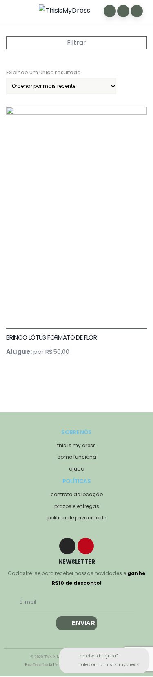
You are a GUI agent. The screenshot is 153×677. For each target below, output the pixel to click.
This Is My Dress (76, 445)
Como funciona (76, 456)
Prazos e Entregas (76, 506)
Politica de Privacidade (76, 517)
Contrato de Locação (77, 494)
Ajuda (76, 468)
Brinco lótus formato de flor (51, 337)
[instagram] (67, 546)
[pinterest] (86, 546)
